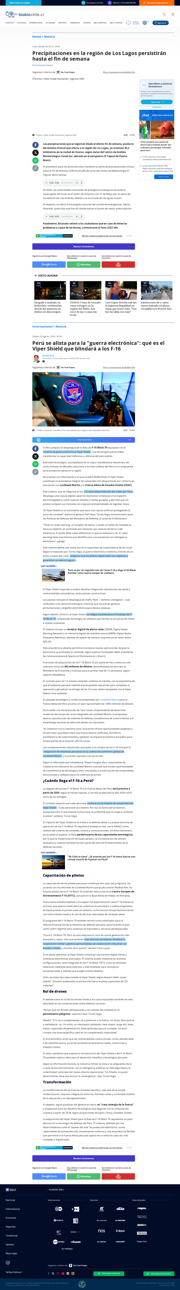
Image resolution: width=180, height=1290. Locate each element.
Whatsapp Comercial (111, 1273)
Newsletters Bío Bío (95, 3)
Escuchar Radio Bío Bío (157, 3)
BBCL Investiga (100, 23)
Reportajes (11, 1253)
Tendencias (75, 23)
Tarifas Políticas (13, 1272)
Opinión (86, 23)
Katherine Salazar (44, 65)
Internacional (36, 23)
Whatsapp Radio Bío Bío (160, 1273)
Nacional (22, 23)
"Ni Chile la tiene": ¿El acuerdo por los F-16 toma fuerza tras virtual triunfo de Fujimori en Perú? (101, 858)
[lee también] (54, 576)
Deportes (62, 23)
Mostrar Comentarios (83, 246)
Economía (50, 23)
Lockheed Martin (109, 699)
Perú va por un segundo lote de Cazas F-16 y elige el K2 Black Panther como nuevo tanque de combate (102, 572)
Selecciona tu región (19, 2)
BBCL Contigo (116, 23)
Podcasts (10, 23)
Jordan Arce (48, 355)
